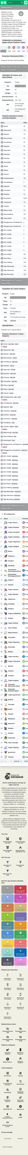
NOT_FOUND (7, 230)
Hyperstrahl (7, 130)
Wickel (6, 126)
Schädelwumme (9, 178)
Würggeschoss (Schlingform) (13, 222)
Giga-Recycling (8, 274)
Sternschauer (8, 138)
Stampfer (6, 146)
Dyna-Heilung (8, 262)
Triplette (6, 206)
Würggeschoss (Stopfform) (12, 226)
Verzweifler (7, 162)
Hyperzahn (7, 150)
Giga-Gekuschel (9, 270)
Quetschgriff (8, 218)
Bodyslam (7, 154)
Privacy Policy (7, 1138)
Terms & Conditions (7, 1147)
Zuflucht (6, 174)
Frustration (7, 190)
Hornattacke (7, 142)
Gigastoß (6, 186)
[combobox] (13, 2)
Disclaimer (20, 1138)
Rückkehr (6, 194)
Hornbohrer (7, 198)
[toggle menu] (22, 2)
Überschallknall (8, 214)
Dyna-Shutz (7, 258)
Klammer (6, 134)
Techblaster (7, 202)
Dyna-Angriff (8, 254)
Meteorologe (8, 210)
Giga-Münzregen (9, 266)
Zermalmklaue (8, 182)
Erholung (6, 158)
